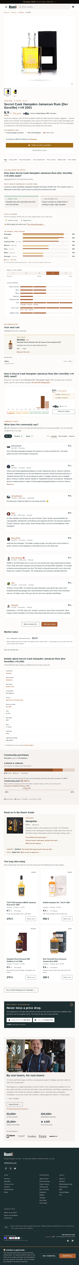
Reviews (62, 1181)
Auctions (7, 1187)
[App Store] (68, 1241)
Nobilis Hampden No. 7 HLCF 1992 (56, 902)
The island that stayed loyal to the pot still (38, 849)
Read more (10, 484)
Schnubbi (14, 605)
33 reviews (17, 911)
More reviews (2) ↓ (31, 624)
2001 (7, 733)
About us (62, 1179)
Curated (54, 436)
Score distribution (39, 159)
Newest (71, 436)
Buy (5, 159)
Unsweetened (18, 700)
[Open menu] (6, 7)
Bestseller (7, 1181)
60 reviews (17, 967)
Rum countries (44, 1189)
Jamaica (9, 673)
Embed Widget (64, 1192)
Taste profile (13, 159)
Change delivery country (39, 150)
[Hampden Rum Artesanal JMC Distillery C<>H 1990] (21, 942)
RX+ (60, 1195)
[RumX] (13, 7)
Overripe (10, 256)
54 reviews (53, 967)
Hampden (9, 680)
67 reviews (53, 911)
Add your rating (63, 411)
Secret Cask (10, 686)
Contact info (8, 1218)
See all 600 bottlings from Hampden (21, 990)
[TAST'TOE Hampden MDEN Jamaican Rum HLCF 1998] (21, 886)
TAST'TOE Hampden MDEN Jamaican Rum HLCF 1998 (21, 904)
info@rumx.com (10, 1163)
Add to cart (31, 919)
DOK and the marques (34, 843)
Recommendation (25, 159)
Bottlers (42, 1195)
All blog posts (44, 1187)
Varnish (31, 309)
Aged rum (8, 101)
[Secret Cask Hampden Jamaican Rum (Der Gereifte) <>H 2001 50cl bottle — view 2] (15, 91)
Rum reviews (51, 159)
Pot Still (8, 707)
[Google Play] (73, 1241)
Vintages (42, 1197)
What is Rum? (44, 1179)
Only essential (49, 1256)
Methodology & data (65, 1184)
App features (63, 1187)
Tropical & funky (11, 220)
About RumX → (15, 1104)
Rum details (72, 159)
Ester (6, 238)
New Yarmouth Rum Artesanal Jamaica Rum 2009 (54, 960)
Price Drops (43, 1203)
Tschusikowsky (16, 496)
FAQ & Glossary (45, 1181)
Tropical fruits (12, 241)
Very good (17, 113)
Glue (9, 249)
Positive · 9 (18, 436)
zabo (13, 583)
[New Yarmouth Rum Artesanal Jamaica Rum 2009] (57, 942)
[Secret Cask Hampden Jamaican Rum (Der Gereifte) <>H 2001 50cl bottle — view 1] (7, 91)
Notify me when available (41, 145)
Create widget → (29, 745)
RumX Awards (8, 1189)
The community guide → (36, 224)
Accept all (67, 1256)
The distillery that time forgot (37, 837)
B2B (60, 1189)
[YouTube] (15, 1168)
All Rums (7, 1179)
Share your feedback (11, 1215)
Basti (13, 513)
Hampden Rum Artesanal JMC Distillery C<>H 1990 (18, 960)
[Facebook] (6, 1168)
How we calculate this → (12, 650)
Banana (10, 245)
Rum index (43, 1200)
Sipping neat (26, 220)
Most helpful (63, 436)
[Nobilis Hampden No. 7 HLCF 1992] (57, 886)
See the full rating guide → (41, 382)
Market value (62, 159)
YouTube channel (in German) (18, 1109)
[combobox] (44, 7)
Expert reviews (44, 1184)
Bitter (9, 252)
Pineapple (7, 234)
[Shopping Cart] (73, 7)
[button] (39, 51)
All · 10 (8, 436)
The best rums (9, 1184)
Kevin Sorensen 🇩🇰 (17, 558)
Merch (6, 1192)
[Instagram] (10, 1168)
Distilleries (43, 1192)
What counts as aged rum (30, 852)
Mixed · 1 (29, 436)
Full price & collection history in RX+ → (18, 786)
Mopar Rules (15, 538)
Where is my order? (10, 1212)
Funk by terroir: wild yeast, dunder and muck (42, 840)
